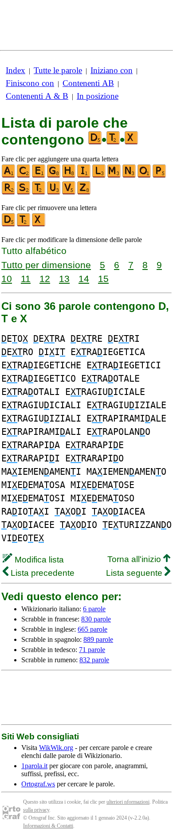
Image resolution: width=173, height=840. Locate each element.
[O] (144, 176)
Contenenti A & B (37, 96)
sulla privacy (36, 810)
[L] (99, 176)
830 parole (96, 619)
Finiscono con (30, 83)
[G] (54, 176)
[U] (54, 192)
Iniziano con (111, 70)
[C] (23, 176)
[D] (8, 224)
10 (6, 278)
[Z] (84, 192)
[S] (23, 192)
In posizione (97, 96)
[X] (39, 224)
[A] (8, 176)
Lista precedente (41, 573)
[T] (39, 192)
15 (103, 278)
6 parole (94, 609)
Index (15, 70)
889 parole (98, 639)
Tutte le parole (58, 70)
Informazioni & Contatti (48, 826)
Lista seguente (135, 573)
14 (84, 278)
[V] (69, 192)
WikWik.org (56, 747)
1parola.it (34, 766)
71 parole (92, 649)
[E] (39, 176)
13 (64, 278)
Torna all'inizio (135, 559)
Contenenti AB (88, 83)
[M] (114, 176)
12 (44, 278)
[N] (129, 176)
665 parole (92, 629)
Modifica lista (38, 559)
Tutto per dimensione (46, 265)
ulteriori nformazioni (127, 802)
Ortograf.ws (38, 784)
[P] (159, 176)
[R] (8, 192)
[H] (69, 176)
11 (26, 278)
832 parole (94, 660)
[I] (84, 176)
